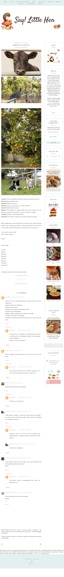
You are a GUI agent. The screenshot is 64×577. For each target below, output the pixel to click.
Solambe (8, 297)
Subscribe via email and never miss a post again (14, 271)
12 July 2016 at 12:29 (28, 444)
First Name (54, 136)
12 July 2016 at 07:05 (23, 411)
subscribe (49, 103)
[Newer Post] (2, 544)
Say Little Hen (34, 559)
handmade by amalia (11, 492)
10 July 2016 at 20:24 (16, 383)
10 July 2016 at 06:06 (17, 297)
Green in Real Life (11, 411)
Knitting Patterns (23, 1)
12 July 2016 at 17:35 (25, 492)
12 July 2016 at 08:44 (24, 366)
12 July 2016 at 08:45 (24, 429)
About (12, 1)
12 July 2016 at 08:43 (24, 330)
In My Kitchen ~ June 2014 (53, 300)
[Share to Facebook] (21, 279)
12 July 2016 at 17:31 (24, 476)
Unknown (12, 330)
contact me (37, 553)
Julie (6, 350)
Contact (21, 3)
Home (5, 1)
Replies (9, 327)
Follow (53, 112)
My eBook (42, 1)
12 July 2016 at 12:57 (24, 458)
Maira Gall (32, 563)
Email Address (53, 132)
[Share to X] (19, 279)
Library (58, 1)
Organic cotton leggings (13, 205)
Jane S (7, 383)
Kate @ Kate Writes (11, 458)
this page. (54, 106)
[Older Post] (40, 544)
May (53, 244)
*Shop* (34, 1)
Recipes (50, 1)
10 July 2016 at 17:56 (15, 350)
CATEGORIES (30, 3)
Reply (7, 323)
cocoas (15, 203)
